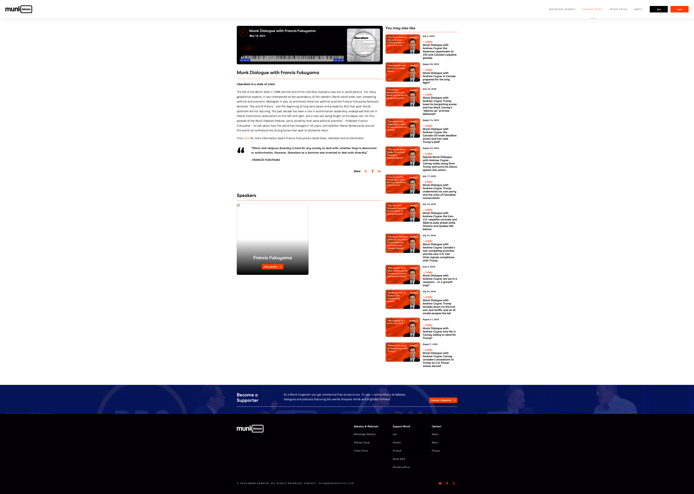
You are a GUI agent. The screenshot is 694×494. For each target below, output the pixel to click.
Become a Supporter (441, 400)
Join (659, 9)
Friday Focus (618, 9)
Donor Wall (399, 459)
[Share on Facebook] (372, 171)
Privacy (436, 450)
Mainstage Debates (562, 9)
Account (397, 450)
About (638, 9)
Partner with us (401, 467)
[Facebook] (447, 483)
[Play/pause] (243, 32)
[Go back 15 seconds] (242, 48)
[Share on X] (365, 171)
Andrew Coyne (592, 9)
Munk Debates (18, 9)
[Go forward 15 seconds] (254, 48)
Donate (397, 442)
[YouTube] (440, 483)
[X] (453, 483)
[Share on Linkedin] (379, 171)
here (246, 138)
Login (679, 9)
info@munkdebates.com (336, 483)
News (435, 442)
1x (249, 48)
